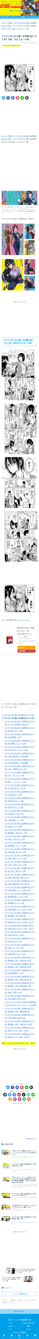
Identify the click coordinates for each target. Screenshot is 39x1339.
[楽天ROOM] (19, 1099)
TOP (10, 1323)
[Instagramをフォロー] (14, 1094)
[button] (27, 98)
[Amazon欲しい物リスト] (10, 1099)
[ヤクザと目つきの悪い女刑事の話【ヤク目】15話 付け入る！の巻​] (13, 98)
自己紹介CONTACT (28, 1323)
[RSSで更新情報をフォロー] (29, 1099)
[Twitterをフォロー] (9, 1094)
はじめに (11, 1326)
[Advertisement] (19, 117)
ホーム (4, 23)
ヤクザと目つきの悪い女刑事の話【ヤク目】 (18, 715)
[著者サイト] (5, 1094)
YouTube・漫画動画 (19, 1332)
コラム (10, 1329)
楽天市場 (22, 651)
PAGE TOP (20, 1311)
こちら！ (26, 620)
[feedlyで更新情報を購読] (24, 1099)
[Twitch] (15, 1099)
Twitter (28, 1329)
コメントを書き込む (19, 1294)
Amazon (22, 647)
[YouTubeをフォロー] (19, 1094)
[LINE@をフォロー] (33, 1094)
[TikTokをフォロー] (23, 1094)
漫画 (10, 23)
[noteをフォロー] (28, 1094)
